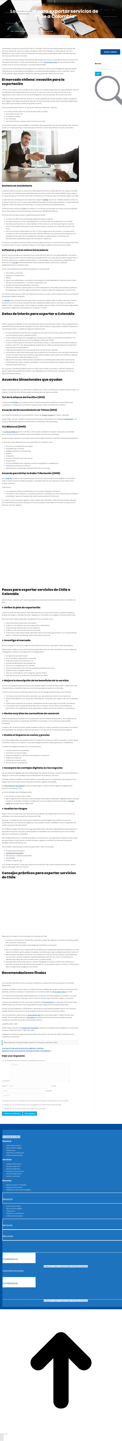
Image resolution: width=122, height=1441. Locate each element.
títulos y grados (47, 415)
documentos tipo (34, 1015)
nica (55, 62)
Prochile (15, 262)
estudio (7, 300)
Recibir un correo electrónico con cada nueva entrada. (24, 1109)
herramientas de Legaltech (15, 786)
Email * (53, 1086)
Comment (6, 1081)
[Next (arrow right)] (2, 1438)
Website (49, 1091)
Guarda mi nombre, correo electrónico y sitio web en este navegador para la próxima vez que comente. (36, 1101)
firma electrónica (59, 992)
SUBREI (45, 200)
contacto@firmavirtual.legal (13, 1271)
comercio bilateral (10, 432)
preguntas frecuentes (30, 1028)
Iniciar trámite (110, 52)
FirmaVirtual (48, 1002)
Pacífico (15, 402)
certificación (68, 419)
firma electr (48, 62)
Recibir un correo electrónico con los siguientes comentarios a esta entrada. (32, 1105)
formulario (31, 1017)
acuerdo (9, 478)
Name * (5, 1086)
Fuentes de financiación (14, 853)
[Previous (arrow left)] (1, 1438)
